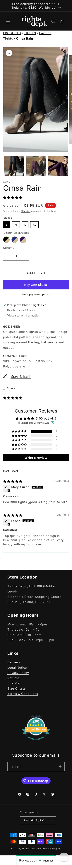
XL (34, 223)
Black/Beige (6, 239)
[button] (8, 21)
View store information (24, 315)
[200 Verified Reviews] (36, 742)
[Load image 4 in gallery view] (36, 166)
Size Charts (16, 688)
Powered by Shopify (49, 848)
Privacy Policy (18, 673)
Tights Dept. (29, 848)
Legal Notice (17, 667)
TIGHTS (30, 33)
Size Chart (21, 376)
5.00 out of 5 (46, 418)
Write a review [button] (36, 457)
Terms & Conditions (22, 694)
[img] (12, 481)
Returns (13, 678)
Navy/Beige (14, 239)
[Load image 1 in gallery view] (14, 166)
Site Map (14, 683)
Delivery (13, 662)
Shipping (25, 211)
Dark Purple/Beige (23, 239)
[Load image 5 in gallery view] (58, 166)
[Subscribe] (60, 766)
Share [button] (11, 388)
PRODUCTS (12, 33)
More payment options (36, 294)
